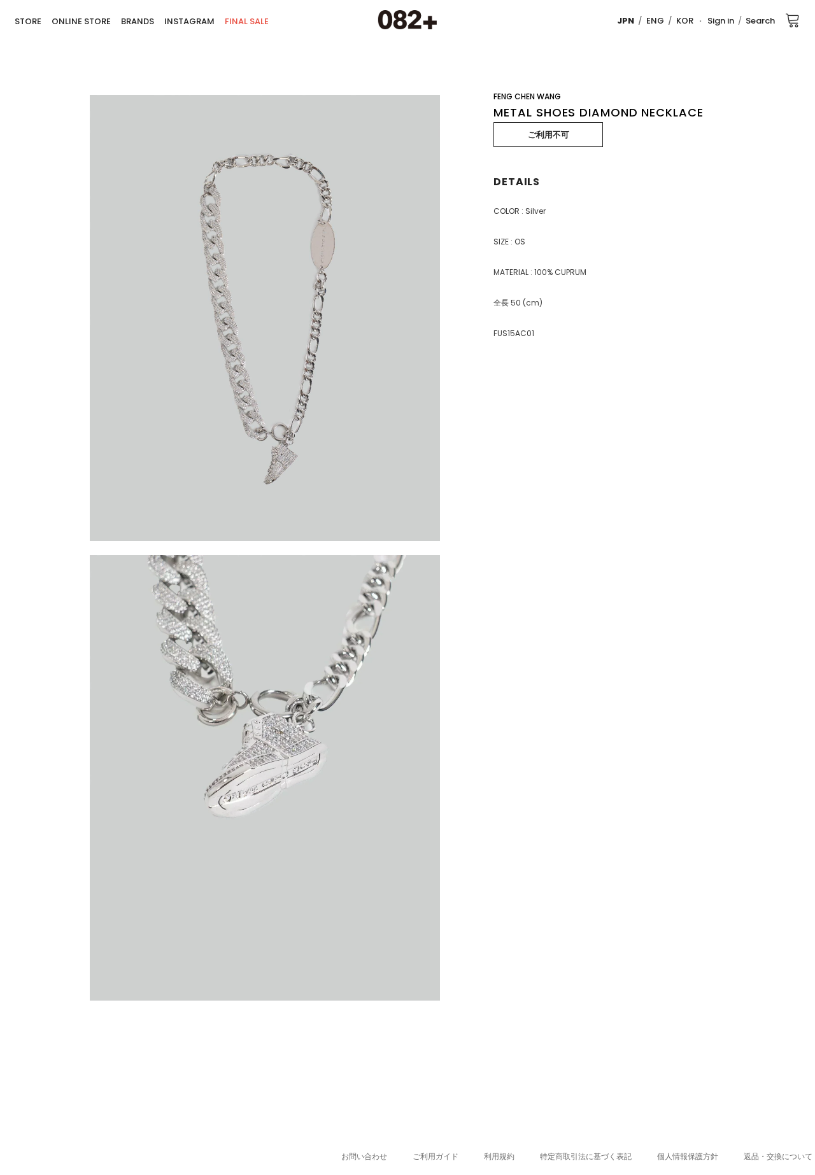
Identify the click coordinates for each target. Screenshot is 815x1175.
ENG (655, 21)
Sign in (720, 21)
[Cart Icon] (792, 20)
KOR (684, 21)
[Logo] (407, 20)
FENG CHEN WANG (527, 96)
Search (760, 21)
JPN (625, 21)
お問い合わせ (364, 1156)
